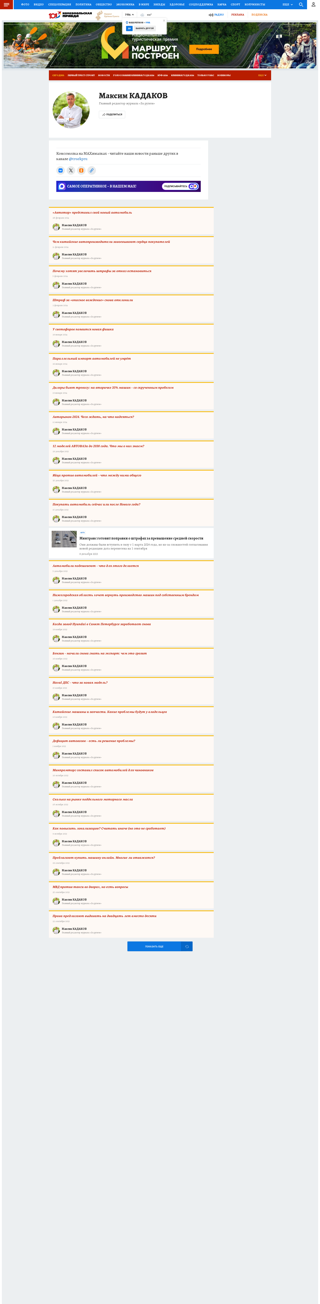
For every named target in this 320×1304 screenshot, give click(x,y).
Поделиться (114, 114)
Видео (39, 4)
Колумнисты (255, 4)
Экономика (125, 4)
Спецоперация (59, 4)
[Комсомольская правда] (70, 15)
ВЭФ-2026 (163, 75)
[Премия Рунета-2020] (105, 14)
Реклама (237, 14)
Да (129, 28)
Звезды (159, 4)
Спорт (235, 4)
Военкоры (224, 75)
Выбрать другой (145, 28)
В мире (144, 4)
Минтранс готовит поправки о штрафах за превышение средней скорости (141, 538)
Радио (219, 14)
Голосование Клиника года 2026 (133, 75)
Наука (221, 4)
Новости (104, 75)
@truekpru (78, 159)
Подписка (259, 14)
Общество (104, 4)
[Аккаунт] (313, 4)
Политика (83, 4)
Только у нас (205, 75)
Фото (25, 4)
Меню (6, 4)
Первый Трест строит (81, 75)
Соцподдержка (201, 4)
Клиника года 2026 (182, 75)
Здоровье (177, 4)
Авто (82, 533)
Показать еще (154, 946)
